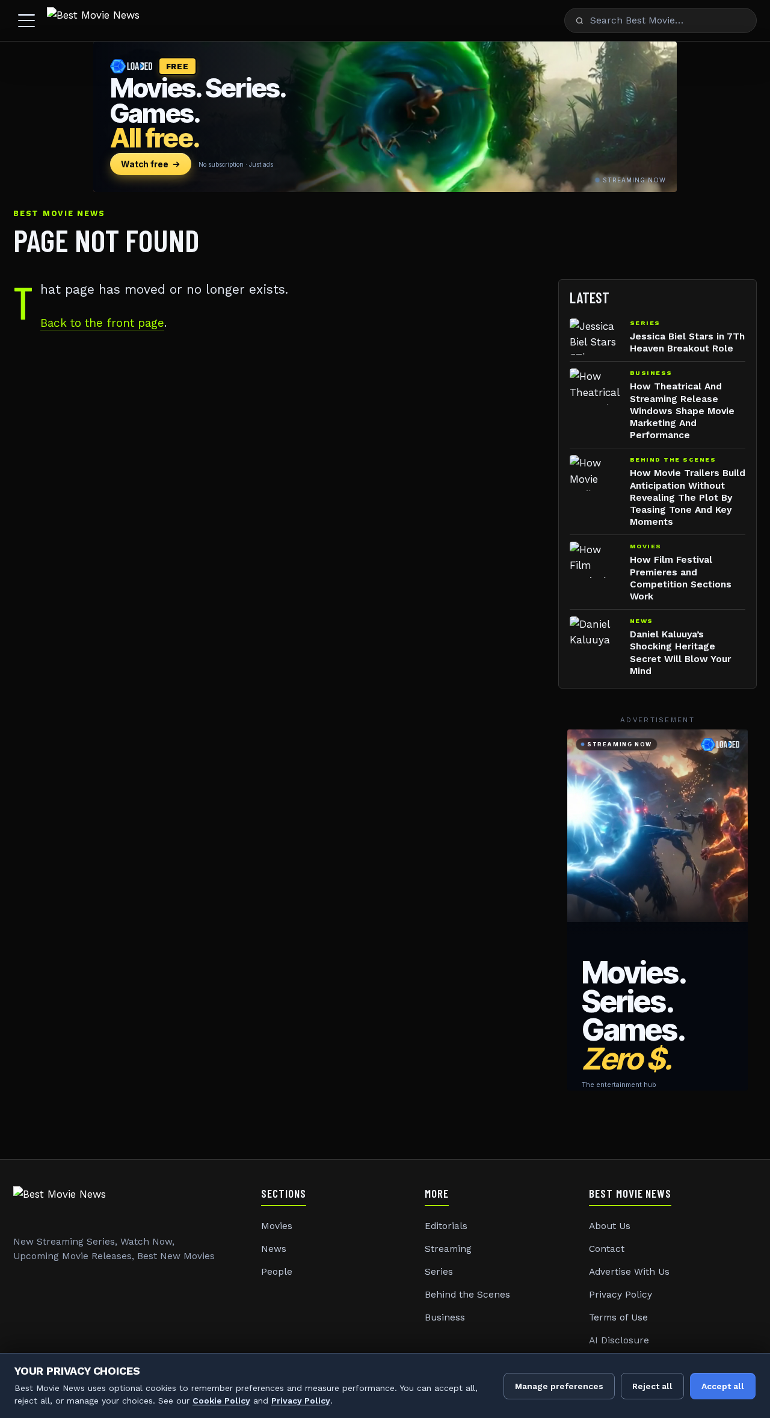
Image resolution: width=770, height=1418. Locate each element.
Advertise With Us (629, 1271)
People (276, 1271)
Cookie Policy (221, 1400)
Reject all (652, 1386)
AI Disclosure (619, 1340)
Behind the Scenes (467, 1294)
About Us (609, 1226)
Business (445, 1317)
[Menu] (26, 20)
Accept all (722, 1386)
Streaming (448, 1248)
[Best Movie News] (93, 20)
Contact (606, 1248)
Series (439, 1271)
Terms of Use (618, 1317)
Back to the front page (102, 323)
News (273, 1248)
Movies (276, 1226)
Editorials (446, 1226)
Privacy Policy (620, 1294)
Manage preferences (559, 1386)
